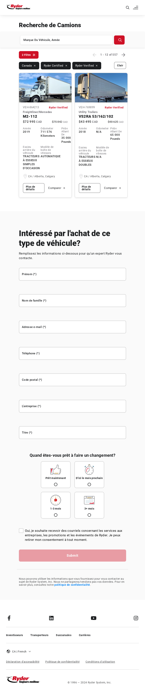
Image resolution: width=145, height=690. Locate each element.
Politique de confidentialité (62, 661)
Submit (72, 555)
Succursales (63, 635)
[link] (9, 618)
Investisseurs (14, 635)
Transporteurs (39, 635)
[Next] (123, 55)
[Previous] (94, 55)
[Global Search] (127, 7)
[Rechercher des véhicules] (119, 40)
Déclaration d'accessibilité (22, 661)
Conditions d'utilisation (100, 661)
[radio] (56, 474)
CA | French (19, 651)
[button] (136, 8)
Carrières (85, 635)
